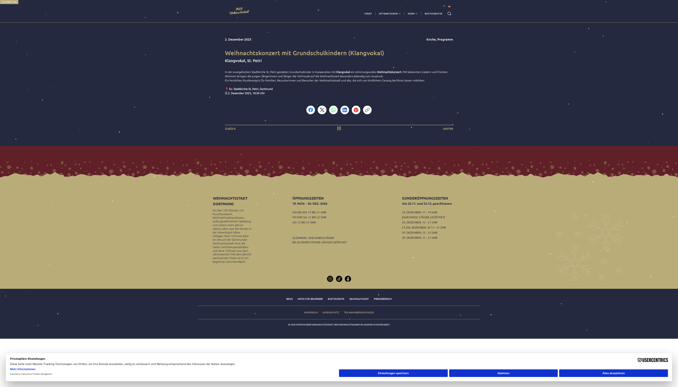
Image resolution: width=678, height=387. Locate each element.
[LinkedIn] (344, 110)
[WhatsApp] (333, 110)
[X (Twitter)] (322, 110)
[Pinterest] (356, 110)
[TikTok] (339, 279)
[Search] (449, 13)
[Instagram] (330, 279)
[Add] (240, 11)
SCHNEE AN (9, 2)
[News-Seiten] (417, 13)
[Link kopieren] (367, 110)
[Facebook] (310, 110)
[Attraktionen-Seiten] (400, 13)
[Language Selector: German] (447, 6)
